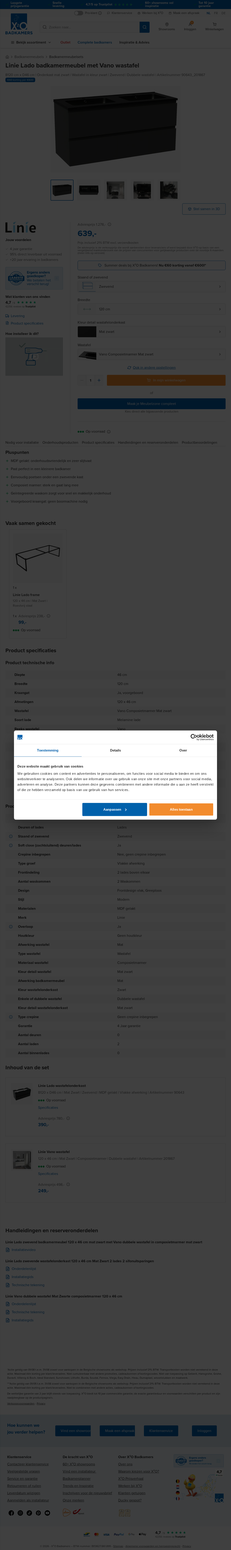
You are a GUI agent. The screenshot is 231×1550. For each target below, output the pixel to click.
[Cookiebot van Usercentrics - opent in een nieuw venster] (194, 737)
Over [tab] (183, 750)
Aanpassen (112, 809)
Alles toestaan (181, 809)
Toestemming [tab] (47, 750)
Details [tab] (115, 750)
